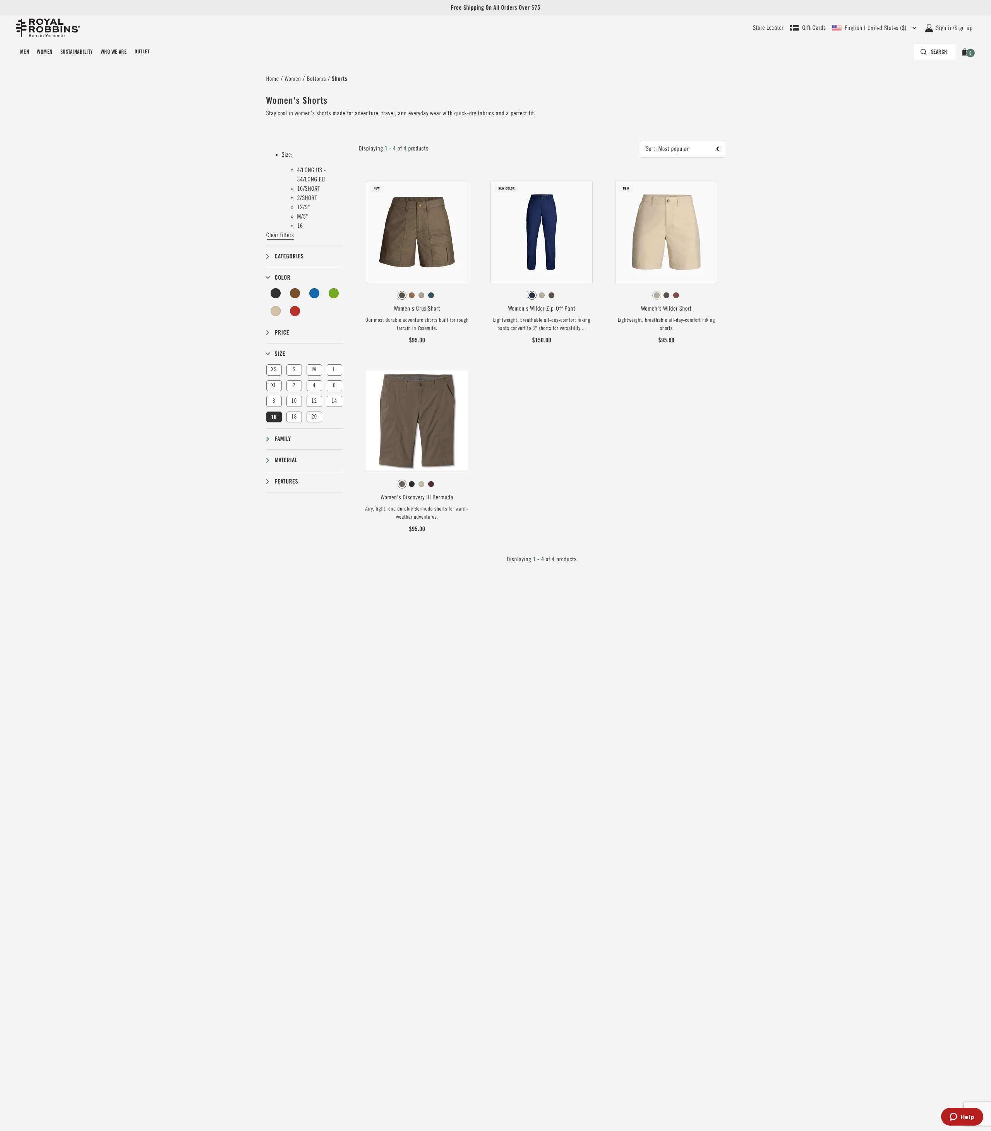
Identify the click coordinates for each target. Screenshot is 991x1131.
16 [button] (273, 416)
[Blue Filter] (314, 293)
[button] (966, 51)
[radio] (402, 295)
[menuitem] (25, 52)
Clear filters (280, 235)
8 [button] (274, 401)
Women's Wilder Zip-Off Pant (542, 308)
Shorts (339, 78)
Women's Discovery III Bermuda (417, 497)
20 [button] (314, 416)
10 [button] (294, 401)
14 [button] (334, 401)
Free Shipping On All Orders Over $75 (495, 7)
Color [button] (283, 277)
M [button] (314, 369)
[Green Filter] (333, 293)
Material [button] (286, 460)
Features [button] (286, 481)
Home (272, 78)
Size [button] (280, 353)
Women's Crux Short (417, 308)
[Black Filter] (276, 293)
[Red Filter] (295, 311)
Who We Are (114, 52)
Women (44, 52)
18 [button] (294, 416)
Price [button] (282, 332)
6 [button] (334, 385)
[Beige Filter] (276, 311)
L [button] (334, 369)
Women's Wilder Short (666, 308)
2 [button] (294, 385)
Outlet (141, 52)
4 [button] (314, 385)
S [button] (294, 369)
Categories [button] (289, 256)
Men (24, 52)
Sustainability (76, 52)
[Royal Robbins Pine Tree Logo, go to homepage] (47, 28)
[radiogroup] (417, 295)
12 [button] (314, 401)
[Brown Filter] (295, 293)
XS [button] (273, 369)
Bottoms (316, 78)
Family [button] (283, 438)
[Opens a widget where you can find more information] (962, 1117)
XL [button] (273, 385)
